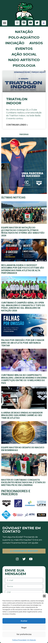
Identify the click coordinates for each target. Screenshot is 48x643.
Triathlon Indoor (16, 101)
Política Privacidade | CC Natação (24, 640)
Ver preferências (24, 634)
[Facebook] (24, 23)
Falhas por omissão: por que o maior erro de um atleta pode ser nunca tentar (22, 343)
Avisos (36, 43)
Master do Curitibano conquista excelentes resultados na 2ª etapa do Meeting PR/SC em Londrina (23, 482)
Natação (24, 32)
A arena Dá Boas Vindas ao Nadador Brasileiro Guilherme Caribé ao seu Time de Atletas (22, 415)
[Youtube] (30, 23)
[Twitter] (37, 23)
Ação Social (24, 54)
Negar (24, 627)
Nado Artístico (24, 60)
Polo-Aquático (24, 37)
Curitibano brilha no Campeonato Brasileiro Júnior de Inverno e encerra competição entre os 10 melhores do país (24, 379)
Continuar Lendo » (17, 124)
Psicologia (24, 65)
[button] (44, 596)
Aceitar (24, 621)
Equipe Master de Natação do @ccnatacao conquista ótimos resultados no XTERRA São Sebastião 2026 (22, 231)
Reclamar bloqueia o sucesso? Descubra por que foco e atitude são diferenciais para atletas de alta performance (22, 269)
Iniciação (14, 43)
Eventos (24, 49)
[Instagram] (17, 23)
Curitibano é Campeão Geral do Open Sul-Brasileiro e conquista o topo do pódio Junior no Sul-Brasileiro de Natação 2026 (23, 306)
